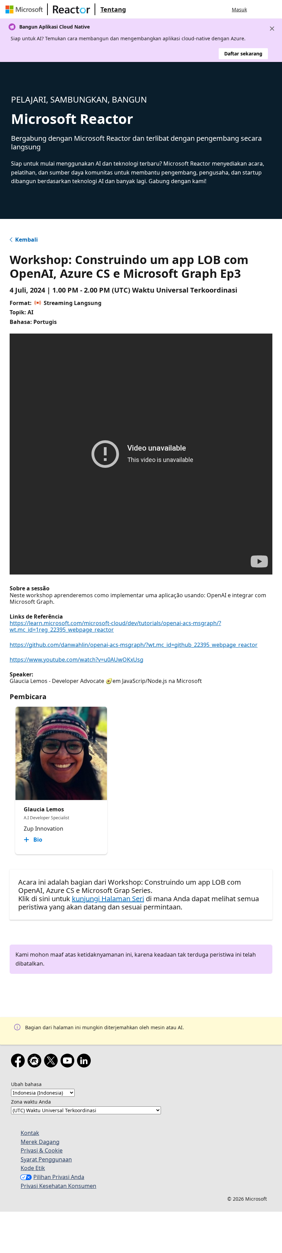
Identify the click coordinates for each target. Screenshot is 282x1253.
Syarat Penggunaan (46, 1159)
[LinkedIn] (85, 1062)
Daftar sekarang (243, 53)
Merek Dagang (40, 1142)
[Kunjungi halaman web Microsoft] (25, 9)
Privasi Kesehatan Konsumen (58, 1186)
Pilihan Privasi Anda (58, 1177)
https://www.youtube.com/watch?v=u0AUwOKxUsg (76, 659)
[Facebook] (19, 1062)
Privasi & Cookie (42, 1150)
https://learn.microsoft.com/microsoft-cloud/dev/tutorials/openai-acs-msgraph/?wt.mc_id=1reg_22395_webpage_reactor (115, 626)
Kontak (30, 1133)
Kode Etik (33, 1168)
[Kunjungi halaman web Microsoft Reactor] (71, 9)
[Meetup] (36, 1062)
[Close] (272, 28)
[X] (52, 1062)
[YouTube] (69, 1062)
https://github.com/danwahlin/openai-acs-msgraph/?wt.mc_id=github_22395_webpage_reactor (134, 645)
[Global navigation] (259, 9)
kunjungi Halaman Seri (108, 898)
